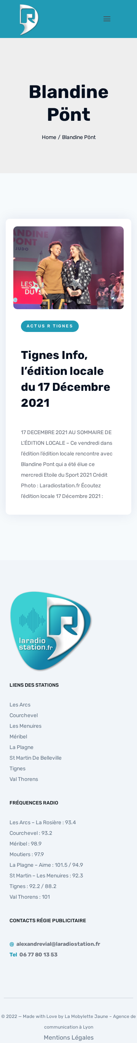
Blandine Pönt (79, 137)
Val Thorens (24, 779)
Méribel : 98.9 (25, 844)
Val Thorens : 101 (30, 897)
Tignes (17, 768)
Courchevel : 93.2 (31, 833)
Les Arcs (20, 705)
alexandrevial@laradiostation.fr (58, 944)
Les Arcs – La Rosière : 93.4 (43, 822)
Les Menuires (25, 726)
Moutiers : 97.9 (27, 854)
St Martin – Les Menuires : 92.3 (46, 875)
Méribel (18, 736)
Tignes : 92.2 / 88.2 (33, 886)
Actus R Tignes (50, 326)
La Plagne (21, 747)
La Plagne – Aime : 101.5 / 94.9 (46, 865)
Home (49, 137)
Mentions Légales (69, 1037)
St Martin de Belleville (36, 758)
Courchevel (24, 715)
